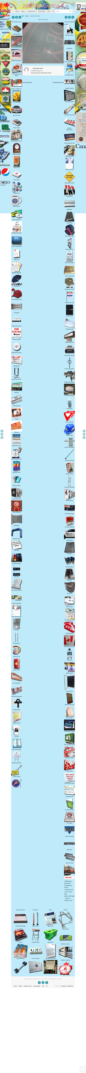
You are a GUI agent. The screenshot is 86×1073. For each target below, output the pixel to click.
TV (46, 986)
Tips (43, 986)
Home (15, 986)
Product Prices (28, 986)
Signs (26, 16)
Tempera (63, 986)
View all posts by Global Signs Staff (41, 73)
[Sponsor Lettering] (43, 43)
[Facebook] (2, 431)
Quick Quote (36, 986)
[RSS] (2, 437)
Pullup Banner (28, 82)
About (20, 986)
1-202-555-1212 (68, 890)
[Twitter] (2, 434)
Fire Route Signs (57, 82)
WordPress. (70, 986)
